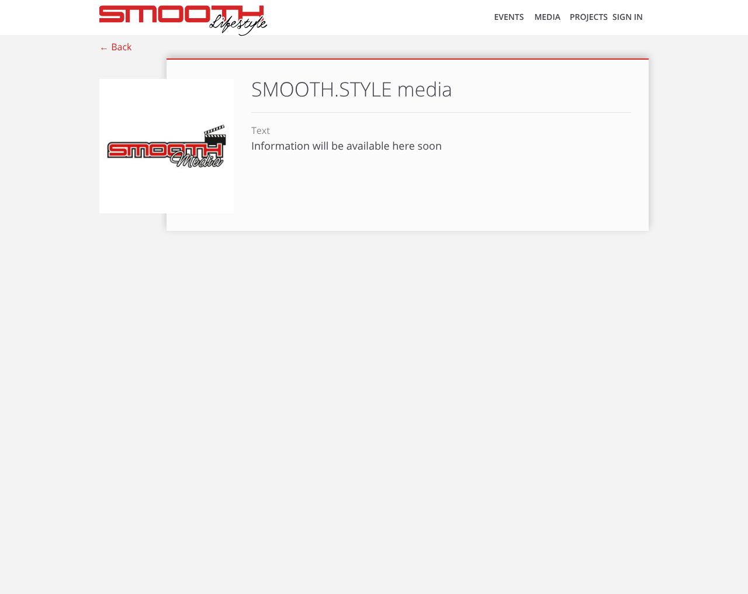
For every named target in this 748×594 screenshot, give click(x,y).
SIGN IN (627, 17)
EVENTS (509, 17)
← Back (115, 46)
